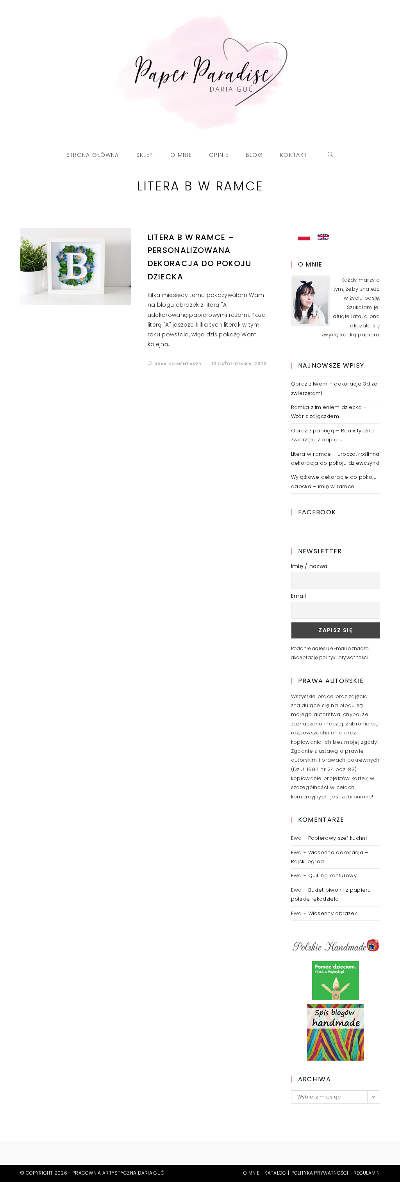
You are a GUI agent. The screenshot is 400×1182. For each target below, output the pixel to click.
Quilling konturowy (332, 875)
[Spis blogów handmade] (335, 1032)
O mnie (251, 1173)
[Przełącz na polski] (304, 237)
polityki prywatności (343, 657)
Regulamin (367, 1173)
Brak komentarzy (178, 364)
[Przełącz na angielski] (323, 237)
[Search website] (330, 155)
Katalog (275, 1173)
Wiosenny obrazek (332, 913)
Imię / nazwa (309, 566)
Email (298, 596)
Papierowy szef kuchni (337, 838)
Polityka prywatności (319, 1173)
